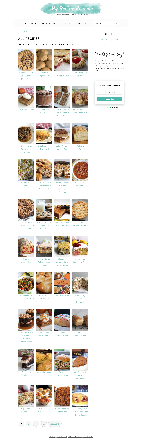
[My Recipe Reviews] (71, 15)
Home (20, 32)
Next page (55, 424)
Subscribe (109, 99)
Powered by (105, 107)
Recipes (26, 32)
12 (44, 424)
